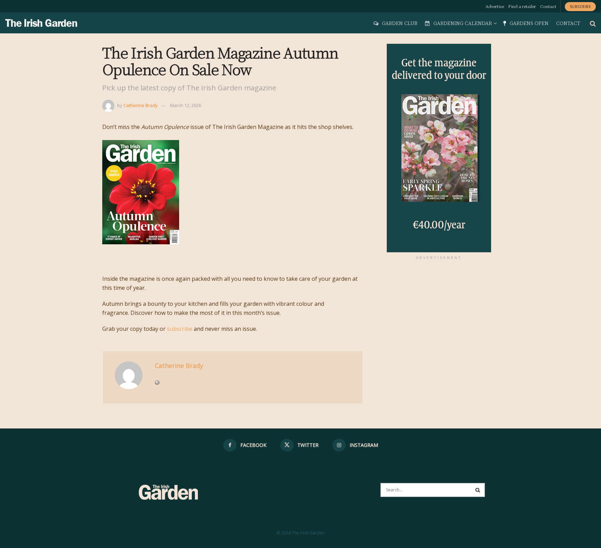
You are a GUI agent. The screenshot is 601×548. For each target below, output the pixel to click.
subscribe (179, 329)
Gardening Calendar (462, 22)
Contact (548, 6)
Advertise (495, 6)
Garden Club (399, 22)
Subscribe (580, 6)
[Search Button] (593, 23)
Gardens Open (529, 22)
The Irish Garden (41, 22)
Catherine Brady (140, 105)
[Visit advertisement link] (439, 148)
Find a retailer (522, 6)
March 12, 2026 (185, 105)
